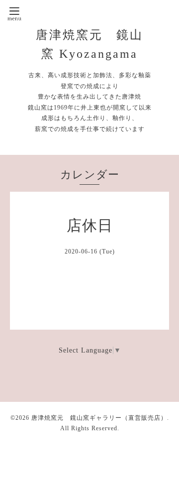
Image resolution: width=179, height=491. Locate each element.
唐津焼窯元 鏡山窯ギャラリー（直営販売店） (99, 417)
